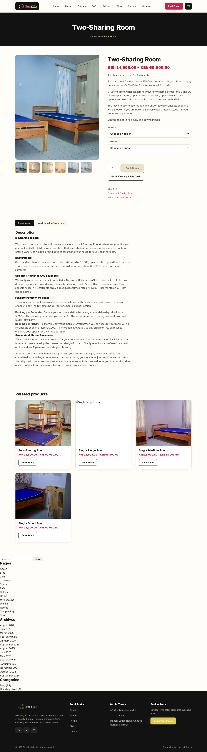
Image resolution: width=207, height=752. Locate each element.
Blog (119, 6)
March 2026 (7, 632)
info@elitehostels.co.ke (123, 710)
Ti (34, 730)
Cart (2, 576)
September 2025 (9, 644)
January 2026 (8, 640)
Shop (3, 615)
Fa (18, 730)
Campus (113, 141)
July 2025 (5, 652)
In (26, 730)
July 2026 (5, 628)
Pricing (106, 6)
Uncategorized (8, 689)
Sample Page (7, 611)
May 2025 (5, 656)
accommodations (69, 244)
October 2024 (8, 671)
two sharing (126, 197)
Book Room (174, 6)
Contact (147, 6)
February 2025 (8, 659)
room (116, 197)
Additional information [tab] (51, 223)
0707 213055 (117, 715)
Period (112, 127)
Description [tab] (24, 223)
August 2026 (7, 625)
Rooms (82, 6)
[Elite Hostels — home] (27, 6)
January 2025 (8, 663)
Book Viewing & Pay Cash (125, 176)
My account (7, 599)
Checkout (5, 580)
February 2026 (8, 636)
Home (55, 6)
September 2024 (10, 675)
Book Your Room (163, 721)
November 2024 (9, 667)
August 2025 (7, 648)
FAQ (94, 6)
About (68, 6)
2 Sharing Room (126, 193)
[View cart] (188, 6)
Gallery (132, 6)
